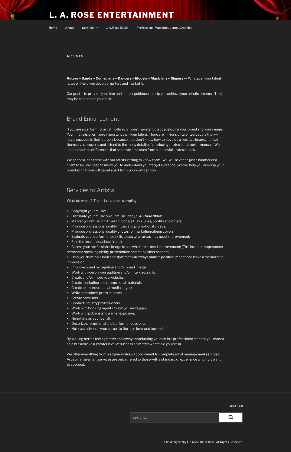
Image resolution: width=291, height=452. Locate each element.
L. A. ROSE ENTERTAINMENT (111, 15)
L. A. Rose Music (116, 27)
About (69, 27)
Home (53, 27)
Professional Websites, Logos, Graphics (164, 27)
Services (88, 27)
